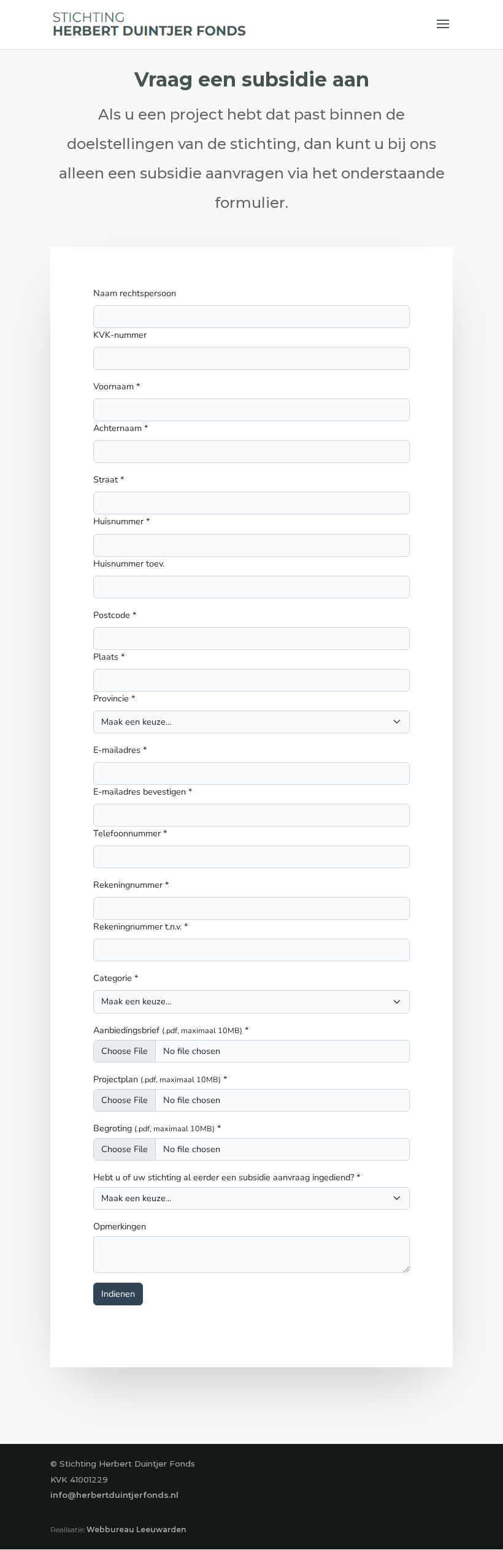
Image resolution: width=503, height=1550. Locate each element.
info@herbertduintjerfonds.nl (114, 1495)
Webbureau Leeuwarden (136, 1529)
